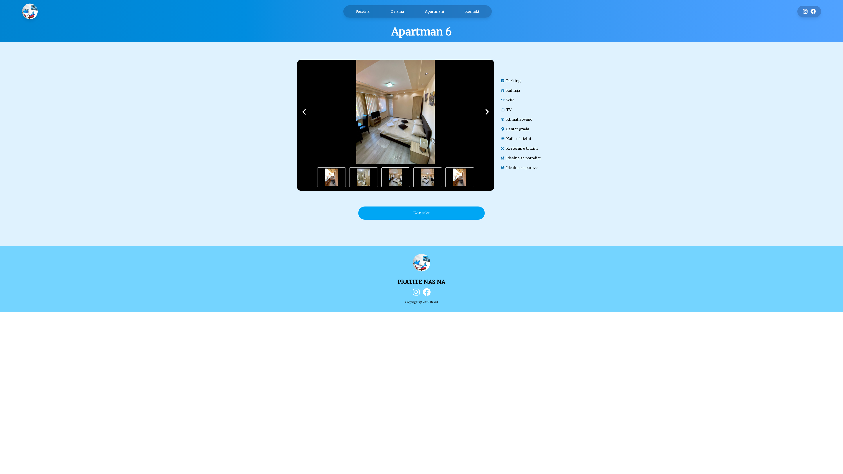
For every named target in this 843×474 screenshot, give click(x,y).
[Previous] (304, 111)
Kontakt (472, 11)
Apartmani (434, 11)
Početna (362, 11)
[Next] (487, 111)
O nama (397, 11)
